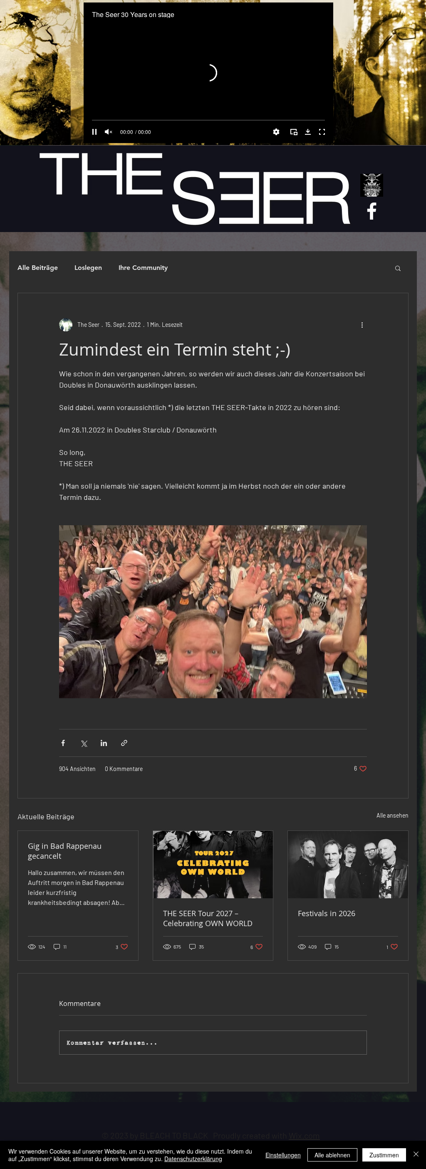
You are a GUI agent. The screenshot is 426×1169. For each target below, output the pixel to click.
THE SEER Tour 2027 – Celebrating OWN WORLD (208, 918)
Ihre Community (143, 268)
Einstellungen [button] (283, 1155)
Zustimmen (384, 1155)
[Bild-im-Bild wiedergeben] (293, 131)
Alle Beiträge (37, 268)
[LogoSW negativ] (371, 185)
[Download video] (307, 131)
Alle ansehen (392, 815)
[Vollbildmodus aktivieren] (322, 131)
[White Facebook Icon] (371, 211)
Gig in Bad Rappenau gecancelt (65, 851)
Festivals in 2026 (326, 913)
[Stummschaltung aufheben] (108, 131)
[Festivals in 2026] (348, 864)
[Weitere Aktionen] (362, 325)
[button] (398, 267)
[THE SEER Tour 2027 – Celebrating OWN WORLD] (213, 864)
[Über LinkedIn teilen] (104, 743)
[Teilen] (319, 32)
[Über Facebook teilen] (63, 743)
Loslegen (88, 268)
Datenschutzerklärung (193, 1158)
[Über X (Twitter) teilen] (83, 743)
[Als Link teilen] (124, 743)
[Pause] (94, 131)
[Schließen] (416, 1154)
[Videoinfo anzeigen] (319, 15)
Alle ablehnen (332, 1155)
